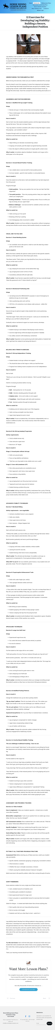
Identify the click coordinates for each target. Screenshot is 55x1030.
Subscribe (49, 1023)
